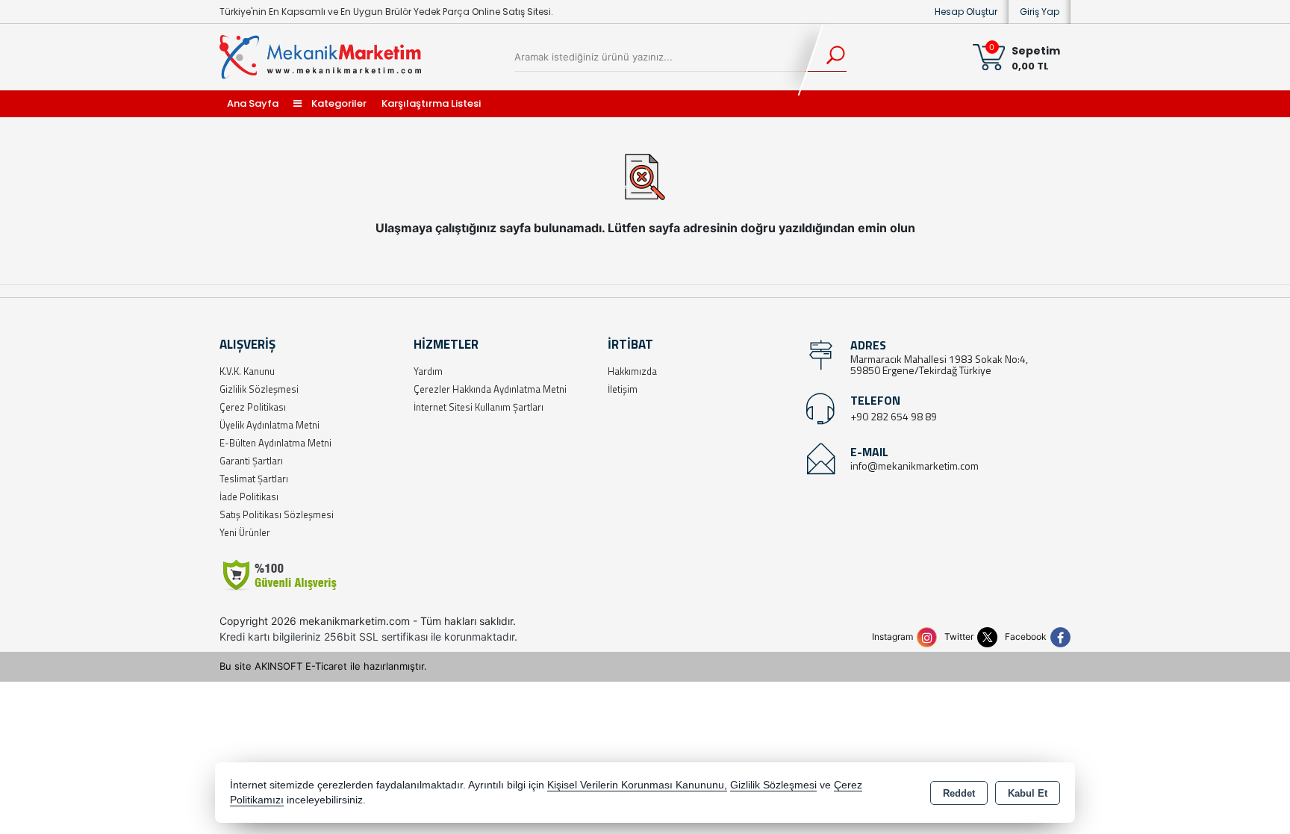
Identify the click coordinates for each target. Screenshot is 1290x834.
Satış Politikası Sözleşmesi (276, 514)
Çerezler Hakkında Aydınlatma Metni (490, 389)
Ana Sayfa (252, 103)
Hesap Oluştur (966, 11)
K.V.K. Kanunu (247, 371)
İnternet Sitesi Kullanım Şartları (478, 406)
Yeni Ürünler (244, 532)
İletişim (623, 389)
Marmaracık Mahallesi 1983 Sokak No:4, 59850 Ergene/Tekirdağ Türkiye (939, 364)
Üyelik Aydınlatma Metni (269, 424)
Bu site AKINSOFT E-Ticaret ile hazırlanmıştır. (323, 666)
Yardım (428, 371)
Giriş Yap (1039, 11)
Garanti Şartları (251, 460)
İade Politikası (248, 496)
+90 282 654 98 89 (893, 416)
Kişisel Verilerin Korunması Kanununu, (637, 785)
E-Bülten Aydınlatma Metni (275, 442)
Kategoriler (338, 103)
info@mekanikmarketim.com (914, 465)
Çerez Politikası (252, 406)
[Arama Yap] (826, 57)
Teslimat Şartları (253, 478)
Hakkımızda (632, 371)
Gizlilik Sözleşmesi (259, 389)
